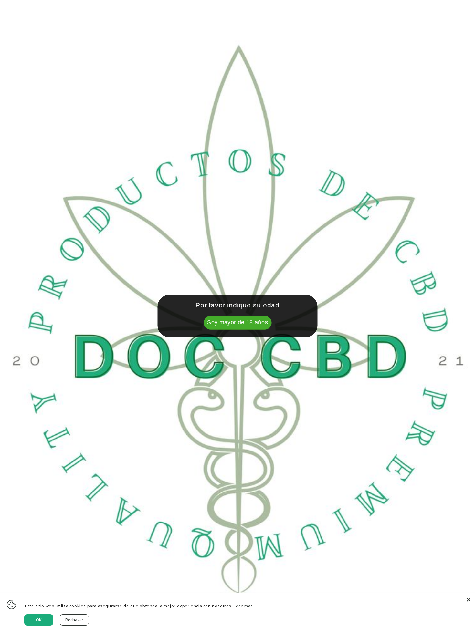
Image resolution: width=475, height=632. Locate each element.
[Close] (468, 599)
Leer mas (243, 606)
